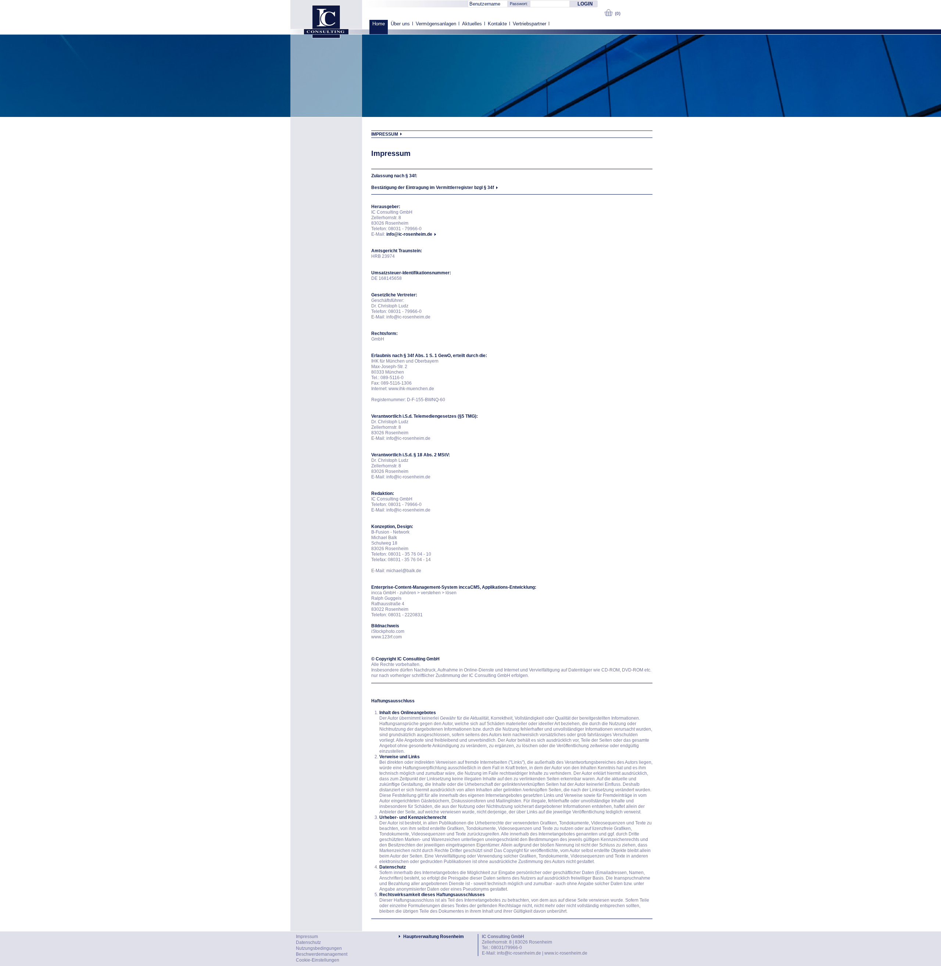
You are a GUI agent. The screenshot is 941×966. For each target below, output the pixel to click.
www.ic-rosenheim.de (565, 953)
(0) (617, 13)
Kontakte (497, 23)
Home (378, 23)
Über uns (400, 23)
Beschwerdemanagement (321, 954)
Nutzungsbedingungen (319, 948)
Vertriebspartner (529, 23)
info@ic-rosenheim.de (519, 953)
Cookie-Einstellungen (317, 960)
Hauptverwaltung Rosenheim (433, 936)
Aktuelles (472, 23)
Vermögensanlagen (436, 23)
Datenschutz (308, 942)
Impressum (307, 936)
